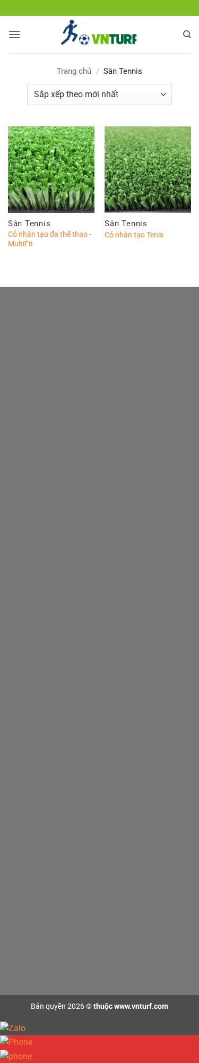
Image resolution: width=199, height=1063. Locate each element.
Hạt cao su (41, 883)
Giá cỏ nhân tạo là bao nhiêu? (72, 593)
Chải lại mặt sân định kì (61, 709)
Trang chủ (74, 71)
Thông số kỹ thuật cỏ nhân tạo (74, 615)
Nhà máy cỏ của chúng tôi (66, 658)
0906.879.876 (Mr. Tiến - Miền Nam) (111, 501)
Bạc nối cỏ (41, 862)
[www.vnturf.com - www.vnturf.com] (99, 34)
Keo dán (37, 840)
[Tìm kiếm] (187, 34)
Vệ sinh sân (43, 752)
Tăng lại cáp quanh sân (62, 773)
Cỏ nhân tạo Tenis (134, 234)
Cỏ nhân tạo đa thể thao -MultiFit (49, 239)
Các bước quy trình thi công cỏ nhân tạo (89, 933)
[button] (14, 34)
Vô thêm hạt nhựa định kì (65, 730)
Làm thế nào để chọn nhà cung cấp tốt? (89, 637)
